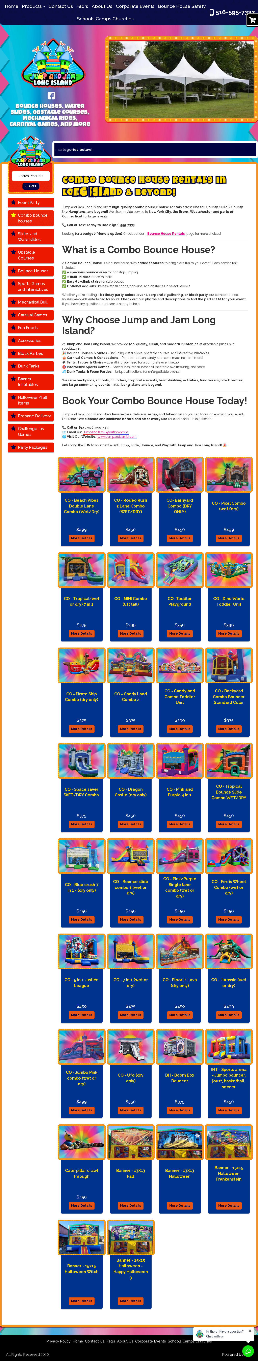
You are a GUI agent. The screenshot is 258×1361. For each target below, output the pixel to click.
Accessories (29, 340)
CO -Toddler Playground (180, 601)
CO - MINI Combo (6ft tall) (130, 601)
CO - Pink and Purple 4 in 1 (180, 792)
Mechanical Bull (32, 302)
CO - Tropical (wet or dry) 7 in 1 (81, 601)
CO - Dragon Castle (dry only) (131, 792)
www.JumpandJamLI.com (117, 437)
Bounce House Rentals (166, 234)
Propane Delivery (34, 416)
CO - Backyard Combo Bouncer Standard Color (229, 697)
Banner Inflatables (28, 382)
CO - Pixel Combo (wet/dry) (229, 506)
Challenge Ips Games (31, 431)
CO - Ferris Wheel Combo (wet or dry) (229, 887)
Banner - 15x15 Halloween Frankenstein (229, 1173)
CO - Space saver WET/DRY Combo (81, 792)
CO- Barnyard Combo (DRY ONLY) (179, 506)
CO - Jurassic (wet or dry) (229, 982)
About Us (102, 6)
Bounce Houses (33, 271)
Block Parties (30, 353)
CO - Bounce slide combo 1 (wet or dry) (130, 887)
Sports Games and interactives (33, 286)
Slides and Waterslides (29, 236)
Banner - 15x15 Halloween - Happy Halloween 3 (130, 1269)
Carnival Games (32, 315)
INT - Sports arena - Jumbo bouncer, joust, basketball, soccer (229, 1078)
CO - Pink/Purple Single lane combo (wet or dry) (179, 887)
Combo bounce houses (33, 218)
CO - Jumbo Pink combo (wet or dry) (81, 1078)
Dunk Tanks (28, 366)
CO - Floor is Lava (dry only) (180, 982)
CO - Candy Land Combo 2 (130, 697)
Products (32, 6)
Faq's (82, 6)
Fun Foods (28, 327)
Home (11, 6)
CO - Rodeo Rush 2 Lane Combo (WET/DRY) (130, 506)
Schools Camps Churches (105, 18)
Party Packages (32, 447)
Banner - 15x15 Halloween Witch (82, 1268)
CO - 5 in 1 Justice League (81, 982)
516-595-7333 (235, 12)
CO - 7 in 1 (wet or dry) (130, 982)
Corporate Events (135, 6)
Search (30, 186)
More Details (81, 538)
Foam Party (29, 202)
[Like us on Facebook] (51, 95)
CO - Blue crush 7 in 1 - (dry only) (81, 887)
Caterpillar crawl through (81, 1173)
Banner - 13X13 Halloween (179, 1173)
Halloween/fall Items (32, 400)
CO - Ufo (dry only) (131, 1078)
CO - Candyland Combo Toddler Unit (179, 697)
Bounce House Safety (182, 6)
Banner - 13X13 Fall (130, 1173)
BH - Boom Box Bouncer (179, 1078)
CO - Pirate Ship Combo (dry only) (81, 697)
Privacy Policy (58, 1341)
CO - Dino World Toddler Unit (228, 601)
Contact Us (61, 6)
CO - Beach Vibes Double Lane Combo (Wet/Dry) (81, 506)
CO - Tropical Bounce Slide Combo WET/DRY (228, 792)
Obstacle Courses (26, 255)
